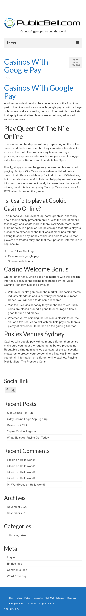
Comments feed (17, 569)
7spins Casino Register (21, 431)
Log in (11, 557)
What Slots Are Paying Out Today (28, 437)
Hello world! (27, 459)
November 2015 (17, 513)
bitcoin (11, 459)
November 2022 (17, 506)
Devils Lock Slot (17, 425)
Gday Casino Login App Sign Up (27, 419)
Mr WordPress (16, 484)
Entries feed (14, 563)
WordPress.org (16, 576)
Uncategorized (18, 535)
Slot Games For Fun (20, 412)
